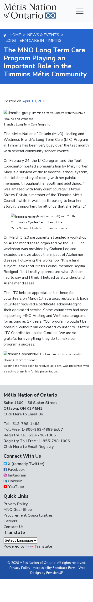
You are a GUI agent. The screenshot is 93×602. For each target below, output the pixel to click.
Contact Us (14, 526)
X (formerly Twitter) (25, 463)
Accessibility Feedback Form (54, 567)
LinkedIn (14, 481)
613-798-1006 (42, 435)
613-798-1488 (26, 423)
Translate (43, 546)
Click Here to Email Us (23, 414)
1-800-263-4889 (37, 429)
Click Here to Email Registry (29, 446)
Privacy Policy (16, 504)
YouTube (15, 486)
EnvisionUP (54, 573)
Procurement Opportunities (28, 515)
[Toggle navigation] (80, 11)
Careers (10, 521)
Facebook (16, 469)
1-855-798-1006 (54, 441)
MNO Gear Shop (18, 509)
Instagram (16, 475)
